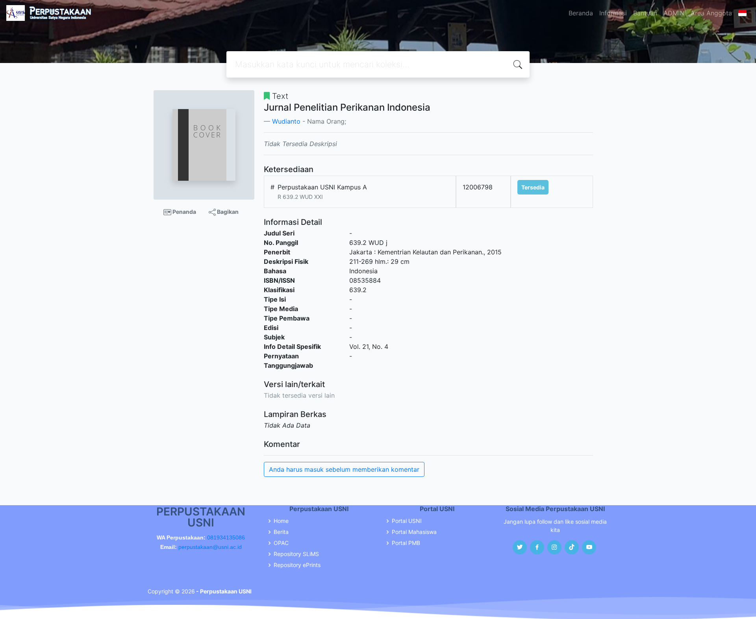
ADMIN (673, 13)
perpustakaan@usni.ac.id (210, 547)
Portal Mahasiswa (414, 532)
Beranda (581, 13)
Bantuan (645, 13)
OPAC (281, 543)
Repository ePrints (297, 565)
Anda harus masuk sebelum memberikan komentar (344, 469)
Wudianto (286, 121)
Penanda (183, 211)
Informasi (613, 13)
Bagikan (227, 211)
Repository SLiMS (296, 554)
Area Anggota (711, 13)
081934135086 (226, 537)
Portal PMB (406, 543)
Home (281, 521)
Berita (281, 532)
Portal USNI (407, 521)
